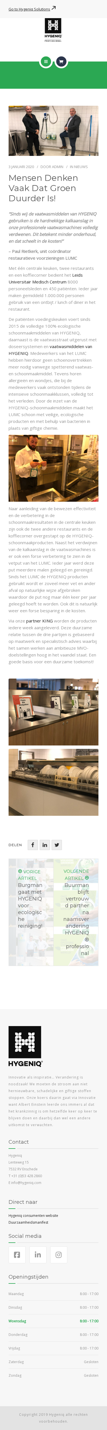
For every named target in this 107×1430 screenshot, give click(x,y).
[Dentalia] (53, 30)
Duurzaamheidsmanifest (28, 1222)
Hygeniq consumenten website (33, 1215)
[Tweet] (57, 845)
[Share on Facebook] (33, 845)
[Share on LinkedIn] (45, 845)
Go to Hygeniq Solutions (29, 9)
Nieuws (81, 166)
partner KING (39, 621)
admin (57, 166)
